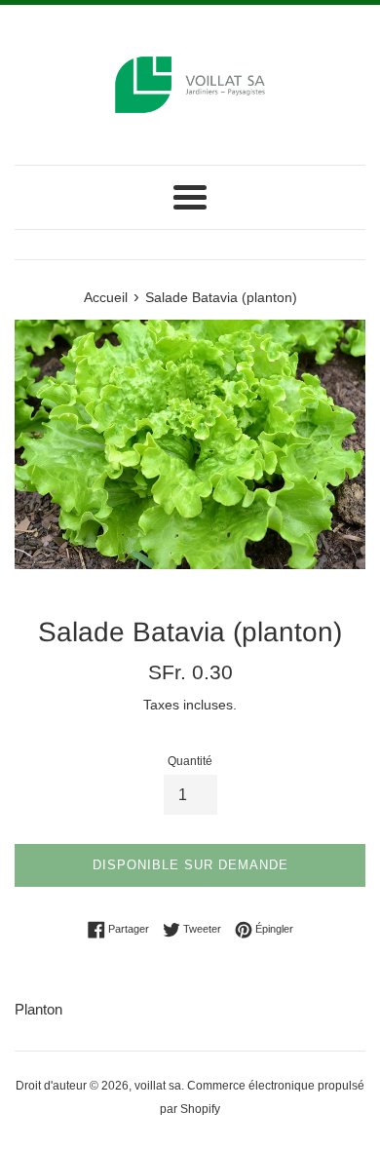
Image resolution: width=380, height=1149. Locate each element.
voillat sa (157, 1085)
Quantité (190, 761)
